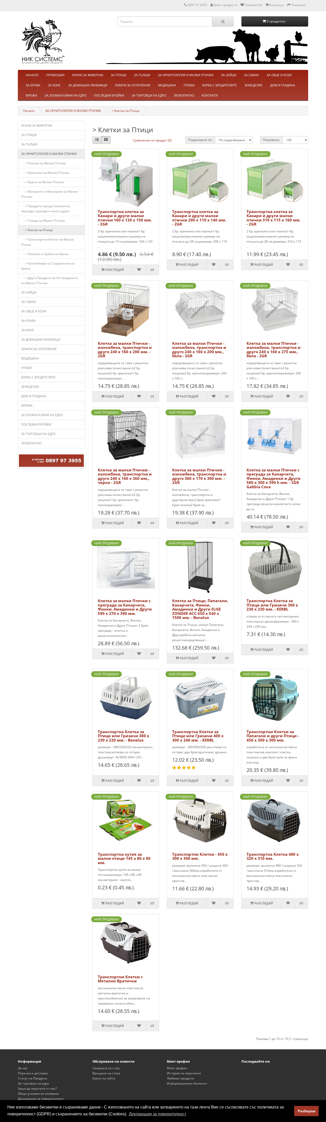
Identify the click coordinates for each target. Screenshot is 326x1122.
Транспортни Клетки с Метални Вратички (120, 979)
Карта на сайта (103, 1078)
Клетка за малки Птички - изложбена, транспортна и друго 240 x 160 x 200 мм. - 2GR (125, 350)
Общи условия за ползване (38, 1093)
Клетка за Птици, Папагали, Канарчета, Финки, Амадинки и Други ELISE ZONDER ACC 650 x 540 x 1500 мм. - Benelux (200, 609)
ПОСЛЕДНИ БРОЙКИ (109, 95)
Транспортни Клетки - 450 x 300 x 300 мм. (200, 856)
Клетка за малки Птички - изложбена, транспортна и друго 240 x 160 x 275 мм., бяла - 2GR (274, 350)
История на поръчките (184, 1073)
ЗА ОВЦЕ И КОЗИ (279, 75)
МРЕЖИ (31, 95)
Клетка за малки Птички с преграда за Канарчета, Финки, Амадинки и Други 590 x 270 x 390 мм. (125, 607)
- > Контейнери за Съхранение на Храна (48, 266)
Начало (28, 111)
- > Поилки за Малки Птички (43, 163)
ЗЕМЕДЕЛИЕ (253, 85)
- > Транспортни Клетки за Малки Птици (47, 242)
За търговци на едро (33, 1083)
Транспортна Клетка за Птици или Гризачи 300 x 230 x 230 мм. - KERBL (272, 605)
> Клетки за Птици (126, 111)
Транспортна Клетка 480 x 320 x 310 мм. (273, 856)
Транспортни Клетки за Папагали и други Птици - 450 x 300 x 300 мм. (273, 736)
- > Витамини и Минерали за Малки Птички (49, 194)
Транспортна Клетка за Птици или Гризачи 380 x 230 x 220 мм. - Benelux (123, 736)
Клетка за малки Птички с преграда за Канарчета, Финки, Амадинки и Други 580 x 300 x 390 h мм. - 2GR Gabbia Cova (274, 478)
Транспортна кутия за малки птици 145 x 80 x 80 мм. (124, 858)
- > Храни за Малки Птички (42, 182)
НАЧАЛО (32, 75)
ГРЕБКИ (189, 85)
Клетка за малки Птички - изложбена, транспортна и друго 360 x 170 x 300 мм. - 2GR (199, 476)
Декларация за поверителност (41, 1099)
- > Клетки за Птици (37, 230)
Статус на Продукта (32, 1078)
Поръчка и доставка (33, 1073)
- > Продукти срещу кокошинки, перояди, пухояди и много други (46, 208)
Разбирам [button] (306, 1111)
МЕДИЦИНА (167, 85)
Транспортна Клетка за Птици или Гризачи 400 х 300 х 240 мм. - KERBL (198, 736)
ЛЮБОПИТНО (184, 95)
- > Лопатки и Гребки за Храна (44, 254)
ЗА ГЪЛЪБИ (142, 75)
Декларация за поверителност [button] (157, 1114)
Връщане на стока (106, 1073)
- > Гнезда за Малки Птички (43, 220)
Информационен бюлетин (187, 1083)
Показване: (271, 140)
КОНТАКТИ (210, 95)
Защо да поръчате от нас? (37, 1088)
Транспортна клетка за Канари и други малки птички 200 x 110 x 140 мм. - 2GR (199, 218)
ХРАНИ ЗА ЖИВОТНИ (87, 75)
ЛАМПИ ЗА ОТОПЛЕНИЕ (133, 85)
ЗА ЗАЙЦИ (228, 75)
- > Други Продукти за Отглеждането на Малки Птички (49, 280)
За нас (23, 1068)
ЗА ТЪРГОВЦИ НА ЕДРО (149, 95)
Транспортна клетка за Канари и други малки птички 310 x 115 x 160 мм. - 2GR (274, 218)
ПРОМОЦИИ (55, 75)
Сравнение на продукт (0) (152, 140)
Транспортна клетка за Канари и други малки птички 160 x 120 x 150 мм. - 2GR (125, 218)
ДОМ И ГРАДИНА (282, 85)
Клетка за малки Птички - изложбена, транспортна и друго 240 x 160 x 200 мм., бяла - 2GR (199, 350)
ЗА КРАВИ (33, 85)
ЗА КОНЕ (54, 85)
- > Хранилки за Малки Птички (45, 172)
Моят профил (177, 1068)
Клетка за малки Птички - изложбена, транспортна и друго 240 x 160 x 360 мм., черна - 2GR (125, 476)
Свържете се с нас (106, 1068)
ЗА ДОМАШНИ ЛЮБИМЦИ (87, 85)
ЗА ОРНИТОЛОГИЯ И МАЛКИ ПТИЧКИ (185, 75)
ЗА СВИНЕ (251, 75)
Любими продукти (180, 1078)
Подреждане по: (200, 140)
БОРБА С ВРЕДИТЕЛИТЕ (219, 85)
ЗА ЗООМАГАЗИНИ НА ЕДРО (65, 95)
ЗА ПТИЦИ (118, 75)
